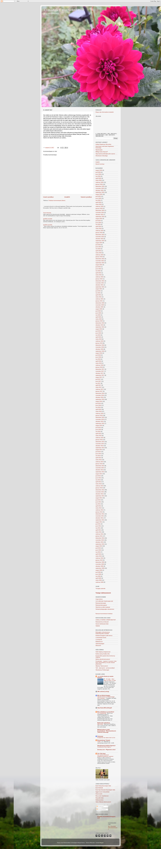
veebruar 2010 (99, 558)
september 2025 (100, 192)
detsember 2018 (100, 345)
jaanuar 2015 (99, 439)
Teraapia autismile (100, 588)
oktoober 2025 (99, 190)
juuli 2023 (98, 244)
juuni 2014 (98, 453)
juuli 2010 (98, 548)
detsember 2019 (100, 323)
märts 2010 (99, 556)
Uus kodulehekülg (101, 713)
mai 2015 (98, 431)
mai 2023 (98, 248)
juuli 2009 (98, 572)
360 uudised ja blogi (103, 691)
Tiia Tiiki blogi (101, 753)
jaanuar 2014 (99, 463)
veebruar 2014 (99, 461)
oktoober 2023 (99, 238)
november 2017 (100, 371)
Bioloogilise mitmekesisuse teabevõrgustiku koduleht (103, 633)
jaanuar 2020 (99, 321)
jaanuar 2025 (99, 208)
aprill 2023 (98, 250)
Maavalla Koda (99, 798)
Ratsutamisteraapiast (101, 605)
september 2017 (100, 375)
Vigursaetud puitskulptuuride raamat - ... (106, 153)
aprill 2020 (98, 317)
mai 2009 (98, 576)
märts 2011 (99, 532)
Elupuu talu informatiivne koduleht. (105, 112)
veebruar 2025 (99, 206)
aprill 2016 (98, 409)
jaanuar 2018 (99, 367)
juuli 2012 (98, 500)
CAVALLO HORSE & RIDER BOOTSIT (106, 619)
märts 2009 (99, 580)
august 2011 (99, 522)
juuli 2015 (98, 427)
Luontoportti (99, 639)
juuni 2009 (98, 574)
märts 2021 (99, 297)
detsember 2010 (100, 538)
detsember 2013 (100, 465)
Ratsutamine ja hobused (102, 621)
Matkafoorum (99, 641)
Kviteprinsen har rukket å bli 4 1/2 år (106, 737)
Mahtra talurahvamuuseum (103, 659)
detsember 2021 (100, 280)
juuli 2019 (98, 331)
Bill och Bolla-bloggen (103, 695)
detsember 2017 (100, 369)
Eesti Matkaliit (99, 787)
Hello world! (100, 724)
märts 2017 (99, 387)
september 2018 (100, 351)
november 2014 (100, 443)
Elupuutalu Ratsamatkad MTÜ (64, 10)
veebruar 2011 (99, 534)
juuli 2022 (98, 266)
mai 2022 (98, 270)
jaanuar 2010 (99, 560)
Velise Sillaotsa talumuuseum (103, 802)
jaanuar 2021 (99, 301)
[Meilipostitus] (58, 147)
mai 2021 (98, 292)
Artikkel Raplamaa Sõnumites (103, 144)
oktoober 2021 (99, 285)
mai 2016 (98, 407)
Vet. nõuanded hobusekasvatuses (112, 828)
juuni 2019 (98, 333)
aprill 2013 (98, 481)
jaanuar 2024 (99, 232)
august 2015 (99, 425)
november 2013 (100, 467)
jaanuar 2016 (99, 415)
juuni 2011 (98, 526)
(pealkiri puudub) (47, 218)
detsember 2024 (100, 210)
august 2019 (99, 329)
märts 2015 (99, 435)
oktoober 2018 (99, 349)
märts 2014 (99, 459)
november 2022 (100, 260)
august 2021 (99, 288)
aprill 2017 (98, 385)
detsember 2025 (100, 186)
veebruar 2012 (99, 510)
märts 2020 (99, 319)
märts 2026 (99, 180)
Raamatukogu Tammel (103, 740)
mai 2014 (98, 455)
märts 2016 (99, 411)
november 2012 (100, 491)
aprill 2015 (98, 433)
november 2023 (100, 236)
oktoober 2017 (99, 373)
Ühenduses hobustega (102, 155)
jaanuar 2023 (99, 256)
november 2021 (100, 283)
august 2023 (99, 242)
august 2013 (99, 473)
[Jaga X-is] (64, 148)
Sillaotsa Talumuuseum (102, 666)
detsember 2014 (100, 441)
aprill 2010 (98, 554)
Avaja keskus (99, 599)
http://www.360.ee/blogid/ (104, 707)
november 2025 (100, 188)
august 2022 (99, 264)
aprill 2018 (98, 361)
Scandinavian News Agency (104, 747)
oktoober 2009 (99, 566)
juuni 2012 (98, 502)
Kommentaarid (102, 809)
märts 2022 (99, 274)
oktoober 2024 (99, 214)
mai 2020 (98, 315)
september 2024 (100, 216)
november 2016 (100, 395)
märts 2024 (99, 228)
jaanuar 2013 (99, 487)
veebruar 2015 (99, 437)
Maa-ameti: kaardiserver (102, 796)
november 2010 (100, 540)
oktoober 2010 (99, 542)
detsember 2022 (100, 258)
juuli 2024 (98, 220)
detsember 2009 (100, 562)
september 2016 (100, 399)
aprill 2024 (98, 226)
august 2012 (99, 498)
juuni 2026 (98, 174)
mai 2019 (98, 335)
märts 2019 (99, 339)
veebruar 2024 (99, 230)
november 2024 (100, 212)
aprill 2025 (98, 202)
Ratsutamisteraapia (101, 603)
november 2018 (100, 347)
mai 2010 (98, 552)
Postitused (100, 806)
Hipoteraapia (99, 149)
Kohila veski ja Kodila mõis (103, 653)
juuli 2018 (98, 355)
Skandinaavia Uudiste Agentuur (106, 745)
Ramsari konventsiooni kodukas (104, 613)
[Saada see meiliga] (61, 148)
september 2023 (100, 240)
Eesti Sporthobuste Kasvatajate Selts (105, 789)
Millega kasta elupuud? (102, 151)
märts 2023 (99, 252)
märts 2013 (99, 483)
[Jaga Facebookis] (65, 148)
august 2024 (99, 218)
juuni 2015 (98, 429)
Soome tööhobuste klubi (102, 624)
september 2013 (100, 471)
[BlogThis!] (62, 148)
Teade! (99, 741)
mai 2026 (98, 176)
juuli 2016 (98, 403)
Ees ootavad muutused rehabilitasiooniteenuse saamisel (105, 755)
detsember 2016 (100, 393)
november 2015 (100, 419)
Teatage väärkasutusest (103, 593)
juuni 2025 (98, 198)
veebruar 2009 (99, 582)
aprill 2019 (98, 337)
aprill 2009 (98, 578)
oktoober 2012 (99, 493)
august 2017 (99, 377)
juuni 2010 (98, 550)
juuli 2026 (98, 172)
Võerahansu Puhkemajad (102, 670)
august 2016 (99, 401)
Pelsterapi (100, 736)
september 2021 (100, 287)
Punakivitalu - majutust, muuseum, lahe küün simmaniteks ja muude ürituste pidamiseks (106, 663)
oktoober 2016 (99, 397)
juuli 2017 (98, 379)
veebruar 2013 (99, 485)
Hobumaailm (99, 794)
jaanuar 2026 (99, 184)
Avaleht (67, 197)
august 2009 (99, 570)
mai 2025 (98, 200)
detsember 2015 (100, 417)
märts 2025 (99, 204)
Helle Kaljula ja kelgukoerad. (103, 651)
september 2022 (100, 262)
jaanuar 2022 (99, 278)
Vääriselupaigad (100, 643)
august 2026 (99, 170)
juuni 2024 (98, 222)
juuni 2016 (98, 405)
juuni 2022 (98, 268)
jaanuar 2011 (99, 536)
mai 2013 (98, 479)
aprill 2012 (98, 506)
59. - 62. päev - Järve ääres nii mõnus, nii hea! (110, 679)
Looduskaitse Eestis (101, 637)
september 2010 (100, 544)
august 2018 (99, 353)
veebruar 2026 (99, 182)
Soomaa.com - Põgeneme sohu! (106, 749)
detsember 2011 (100, 514)
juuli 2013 (98, 475)
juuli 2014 (98, 451)
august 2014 (99, 449)
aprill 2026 (98, 178)
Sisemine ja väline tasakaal (103, 607)
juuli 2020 (98, 311)
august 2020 (99, 309)
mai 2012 (98, 504)
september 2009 (100, 568)
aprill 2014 (98, 457)
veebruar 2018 (99, 365)
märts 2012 (99, 508)
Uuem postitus (48, 197)
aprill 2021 (98, 295)
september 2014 (100, 447)
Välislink (98, 626)
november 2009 (100, 564)
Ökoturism (98, 645)
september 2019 (100, 327)
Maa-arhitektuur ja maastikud (105, 711)
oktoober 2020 (99, 307)
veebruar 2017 (99, 389)
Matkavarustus (99, 800)
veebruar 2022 (99, 276)
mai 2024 (98, 224)
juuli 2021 (98, 290)
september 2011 (100, 520)
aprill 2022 (98, 272)
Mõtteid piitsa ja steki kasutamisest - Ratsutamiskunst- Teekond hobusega (106, 731)
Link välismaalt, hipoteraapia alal (104, 601)
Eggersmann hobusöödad (102, 792)
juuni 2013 (98, 477)
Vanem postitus (86, 197)
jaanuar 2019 (99, 343)
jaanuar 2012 (99, 512)
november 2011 (100, 516)
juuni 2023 (98, 246)
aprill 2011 (98, 530)
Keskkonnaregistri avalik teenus (104, 635)
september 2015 (100, 423)
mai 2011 (98, 528)
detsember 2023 (100, 234)
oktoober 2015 (99, 421)
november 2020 (100, 305)
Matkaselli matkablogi (103, 722)
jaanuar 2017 (99, 391)
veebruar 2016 (99, 413)
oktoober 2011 (99, 518)
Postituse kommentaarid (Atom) (57, 200)
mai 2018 (98, 359)
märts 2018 (99, 363)
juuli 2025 (98, 196)
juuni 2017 (98, 381)
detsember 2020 (100, 303)
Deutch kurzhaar (100, 164)
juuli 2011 (98, 524)
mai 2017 (98, 383)
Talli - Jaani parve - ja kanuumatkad (105, 668)
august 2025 (99, 194)
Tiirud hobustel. (47, 212)
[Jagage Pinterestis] (67, 148)
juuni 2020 (98, 313)
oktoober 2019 (99, 325)
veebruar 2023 (99, 254)
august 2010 (99, 546)
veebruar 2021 (99, 299)
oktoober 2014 (99, 445)
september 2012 (100, 495)
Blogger (102, 842)
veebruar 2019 (99, 341)
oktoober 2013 (99, 469)
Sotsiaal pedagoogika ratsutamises (105, 609)
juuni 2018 (98, 357)
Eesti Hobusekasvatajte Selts (103, 785)
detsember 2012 (100, 489)
